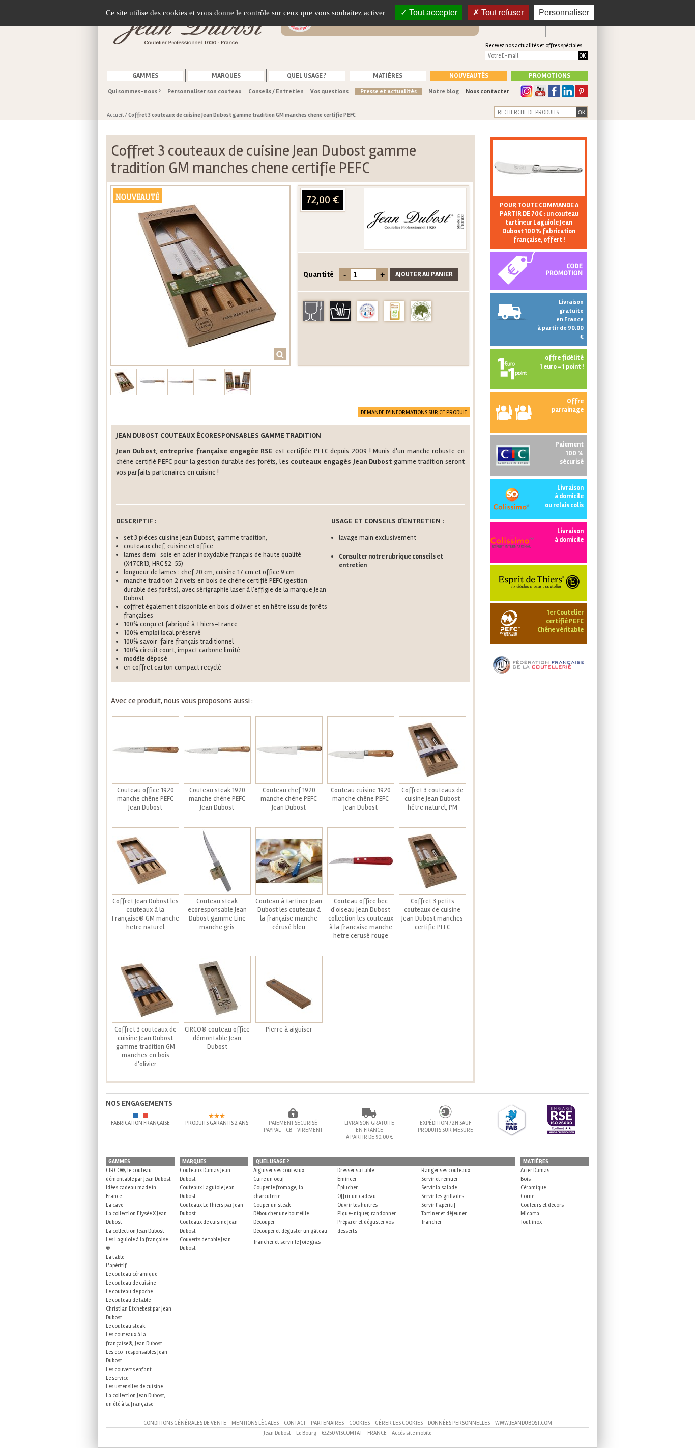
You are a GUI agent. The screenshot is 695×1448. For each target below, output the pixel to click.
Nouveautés (468, 76)
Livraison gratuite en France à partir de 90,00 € (560, 319)
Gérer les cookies (399, 1422)
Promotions (549, 76)
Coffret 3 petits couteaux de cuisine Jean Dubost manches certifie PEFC (432, 914)
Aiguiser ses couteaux (278, 1170)
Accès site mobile (411, 1433)
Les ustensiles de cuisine (134, 1386)
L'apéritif (116, 1265)
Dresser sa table (355, 1170)
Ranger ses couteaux (445, 1170)
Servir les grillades (442, 1196)
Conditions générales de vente (184, 1422)
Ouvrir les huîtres (357, 1205)
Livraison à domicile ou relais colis (564, 496)
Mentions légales (255, 1422)
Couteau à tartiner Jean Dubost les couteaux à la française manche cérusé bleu (288, 914)
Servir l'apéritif (438, 1205)
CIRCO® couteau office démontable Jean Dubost (217, 1038)
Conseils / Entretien (276, 91)
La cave (114, 1205)
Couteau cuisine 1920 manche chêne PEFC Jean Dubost (361, 799)
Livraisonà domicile (569, 535)
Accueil (115, 115)
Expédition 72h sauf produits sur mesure (445, 1126)
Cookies (359, 1422)
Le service (117, 1378)
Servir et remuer (439, 1179)
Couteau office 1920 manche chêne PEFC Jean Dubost (145, 799)
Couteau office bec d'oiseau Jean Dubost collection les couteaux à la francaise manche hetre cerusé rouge (360, 918)
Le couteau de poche (129, 1291)
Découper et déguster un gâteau (290, 1231)
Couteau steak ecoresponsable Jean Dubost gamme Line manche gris (217, 914)
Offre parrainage (568, 405)
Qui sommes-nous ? (134, 91)
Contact (295, 1422)
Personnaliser (564, 12)
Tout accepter (432, 12)
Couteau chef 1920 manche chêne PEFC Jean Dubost (288, 799)
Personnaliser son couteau (204, 91)
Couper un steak (272, 1205)
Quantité (318, 274)
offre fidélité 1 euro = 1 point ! (562, 362)
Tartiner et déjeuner (444, 1213)
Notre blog (443, 91)
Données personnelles (459, 1422)
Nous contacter (487, 91)
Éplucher (347, 1187)
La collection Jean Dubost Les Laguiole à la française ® (137, 1239)
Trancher (431, 1222)
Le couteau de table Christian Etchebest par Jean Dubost (138, 1309)
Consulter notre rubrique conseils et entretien (391, 560)
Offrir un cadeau (356, 1196)
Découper (264, 1222)
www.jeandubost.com (523, 1422)
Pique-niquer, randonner (366, 1213)
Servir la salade (439, 1187)
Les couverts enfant (129, 1369)
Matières (387, 76)
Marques (226, 76)
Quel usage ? (307, 76)
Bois (525, 1179)
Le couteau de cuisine (131, 1282)
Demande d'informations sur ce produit (414, 412)
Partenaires (327, 1422)
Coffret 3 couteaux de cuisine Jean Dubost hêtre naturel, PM (432, 799)
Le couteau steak (126, 1326)
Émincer (347, 1179)
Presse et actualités (388, 91)
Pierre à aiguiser (289, 1029)
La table (115, 1257)
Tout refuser (501, 12)
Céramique (533, 1187)
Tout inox (531, 1222)
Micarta (529, 1213)
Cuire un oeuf (268, 1179)
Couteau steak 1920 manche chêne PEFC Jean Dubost (217, 799)
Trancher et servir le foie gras (287, 1242)
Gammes (145, 76)
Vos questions (329, 91)
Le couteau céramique (131, 1274)
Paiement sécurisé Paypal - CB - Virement (293, 1126)
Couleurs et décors (542, 1205)
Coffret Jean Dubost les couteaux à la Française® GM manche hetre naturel (145, 914)
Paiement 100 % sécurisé (569, 453)
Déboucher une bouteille (281, 1213)
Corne (527, 1196)
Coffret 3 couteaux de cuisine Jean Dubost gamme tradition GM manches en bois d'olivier (145, 1046)
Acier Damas (534, 1170)
